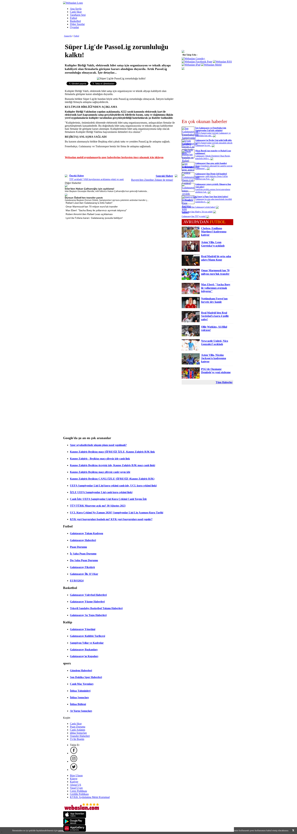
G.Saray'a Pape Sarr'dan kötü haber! (211, 196)
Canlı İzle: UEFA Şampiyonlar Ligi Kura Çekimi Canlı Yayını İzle (108, 499)
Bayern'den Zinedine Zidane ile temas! (152, 179)
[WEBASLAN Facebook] (74, 753)
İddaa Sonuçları (79, 697)
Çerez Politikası (78, 790)
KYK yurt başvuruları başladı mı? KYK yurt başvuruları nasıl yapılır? (111, 519)
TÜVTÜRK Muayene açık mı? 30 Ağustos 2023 (97, 505)
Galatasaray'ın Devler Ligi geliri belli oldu (213, 140)
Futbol (73, 17)
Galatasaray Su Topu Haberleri (88, 615)
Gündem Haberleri (81, 670)
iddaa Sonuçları (78, 732)
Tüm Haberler (224, 382)
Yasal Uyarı (76, 787)
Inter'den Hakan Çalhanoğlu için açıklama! (89, 188)
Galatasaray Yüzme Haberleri (87, 601)
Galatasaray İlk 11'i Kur (84, 573)
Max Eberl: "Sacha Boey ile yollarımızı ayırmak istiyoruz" (96, 210)
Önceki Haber (76, 175)
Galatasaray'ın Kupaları (84, 656)
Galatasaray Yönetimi (82, 629)
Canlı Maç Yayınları (81, 683)
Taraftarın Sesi (78, 14)
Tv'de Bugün (77, 739)
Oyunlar (74, 27)
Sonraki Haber (164, 175)
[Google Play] (74, 823)
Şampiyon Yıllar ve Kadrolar (87, 642)
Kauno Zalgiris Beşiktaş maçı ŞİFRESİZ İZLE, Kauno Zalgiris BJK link (112, 451)
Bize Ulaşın (76, 775)
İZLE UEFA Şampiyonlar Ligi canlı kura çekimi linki (101, 492)
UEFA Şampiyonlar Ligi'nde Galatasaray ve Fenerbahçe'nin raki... (213, 134)
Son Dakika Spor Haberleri (86, 677)
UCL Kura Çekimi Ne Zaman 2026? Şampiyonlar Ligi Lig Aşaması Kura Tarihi (116, 512)
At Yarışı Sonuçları (81, 710)
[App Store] (74, 817)
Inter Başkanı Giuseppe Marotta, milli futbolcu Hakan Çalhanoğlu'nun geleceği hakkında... (106, 191)
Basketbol (75, 21)
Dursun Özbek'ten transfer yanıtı (84, 197)
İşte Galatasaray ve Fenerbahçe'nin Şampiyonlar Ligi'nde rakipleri (210, 129)
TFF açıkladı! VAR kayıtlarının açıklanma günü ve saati (96, 179)
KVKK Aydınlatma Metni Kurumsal (90, 797)
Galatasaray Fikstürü (82, 567)
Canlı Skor (76, 11)
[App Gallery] (74, 830)
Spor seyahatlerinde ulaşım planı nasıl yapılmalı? (98, 445)
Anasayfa (68, 36)
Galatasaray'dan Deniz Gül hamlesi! (211, 174)
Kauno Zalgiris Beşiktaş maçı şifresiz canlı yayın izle (100, 472)
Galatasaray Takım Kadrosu (86, 533)
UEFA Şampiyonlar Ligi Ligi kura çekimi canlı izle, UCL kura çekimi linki (113, 485)
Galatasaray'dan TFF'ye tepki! (194, 216)
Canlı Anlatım (77, 729)
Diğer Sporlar (77, 24)
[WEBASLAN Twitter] (74, 769)
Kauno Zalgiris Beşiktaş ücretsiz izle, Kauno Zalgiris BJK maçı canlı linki (112, 465)
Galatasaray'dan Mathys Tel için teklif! (197, 212)
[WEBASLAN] (73, 2)
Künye (73, 778)
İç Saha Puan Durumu (83, 553)
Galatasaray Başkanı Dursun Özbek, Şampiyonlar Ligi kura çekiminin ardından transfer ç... (107, 200)
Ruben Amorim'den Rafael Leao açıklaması (89, 214)
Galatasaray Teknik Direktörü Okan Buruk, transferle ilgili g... (212, 157)
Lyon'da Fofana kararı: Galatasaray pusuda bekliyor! (94, 218)
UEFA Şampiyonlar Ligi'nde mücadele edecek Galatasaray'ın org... (213, 144)
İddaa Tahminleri (80, 690)
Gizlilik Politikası (79, 794)
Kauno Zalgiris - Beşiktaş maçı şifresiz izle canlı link (100, 458)
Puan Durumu (78, 546)
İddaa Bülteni (78, 704)
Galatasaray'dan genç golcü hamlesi (211, 163)
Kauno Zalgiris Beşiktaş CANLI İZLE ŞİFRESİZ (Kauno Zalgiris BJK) (112, 478)
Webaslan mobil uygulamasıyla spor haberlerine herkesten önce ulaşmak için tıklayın (114, 157)
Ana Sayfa (75, 8)
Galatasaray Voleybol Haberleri (88, 594)
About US (75, 784)
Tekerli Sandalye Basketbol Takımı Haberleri (96, 608)
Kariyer (74, 781)
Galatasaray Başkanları (83, 649)
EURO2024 (77, 580)
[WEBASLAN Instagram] (74, 761)
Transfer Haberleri (80, 735)
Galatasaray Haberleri (83, 540)
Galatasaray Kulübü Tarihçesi (87, 635)
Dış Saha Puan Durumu (84, 560)
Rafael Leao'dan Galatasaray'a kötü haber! (89, 202)
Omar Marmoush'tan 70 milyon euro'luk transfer (92, 206)
